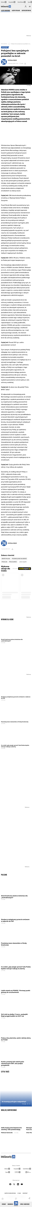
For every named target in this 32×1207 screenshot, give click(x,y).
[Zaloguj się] (26, 6)
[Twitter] (14, 1184)
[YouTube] (21, 1184)
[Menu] (30, 6)
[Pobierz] (25, 63)
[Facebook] (10, 1184)
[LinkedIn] (18, 1184)
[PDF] (12, 549)
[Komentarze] (16, 1198)
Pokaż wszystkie (23, 561)
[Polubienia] (3, 1198)
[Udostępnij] (29, 1198)
